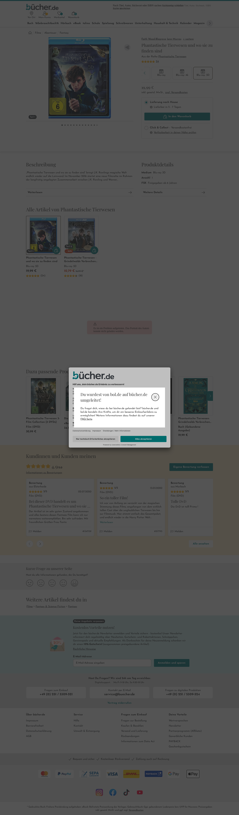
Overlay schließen (155, 397)
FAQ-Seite (86, 419)
